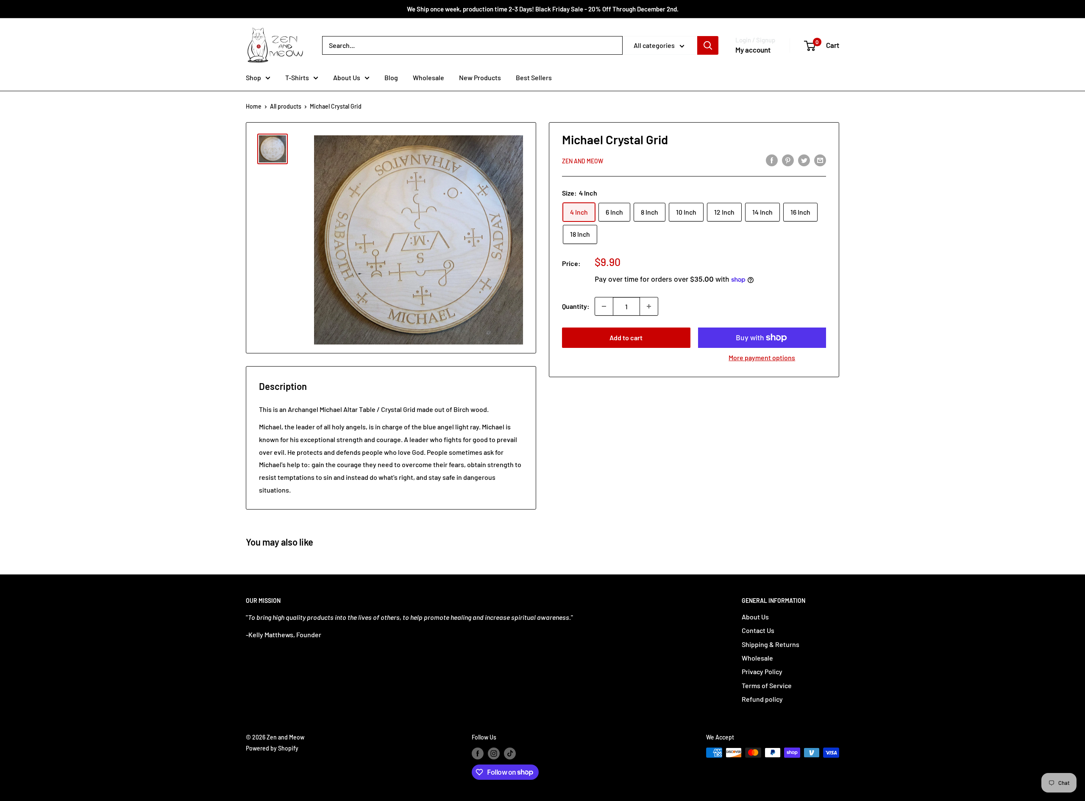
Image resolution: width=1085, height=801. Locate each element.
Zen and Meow (582, 160)
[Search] (707, 45)
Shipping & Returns (770, 644)
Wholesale (428, 77)
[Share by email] (820, 159)
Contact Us (758, 630)
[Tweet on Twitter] (804, 159)
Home (254, 106)
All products (285, 106)
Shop (253, 77)
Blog (391, 77)
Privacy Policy (762, 671)
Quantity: (576, 306)
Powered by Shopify (272, 748)
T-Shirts (297, 77)
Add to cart (626, 337)
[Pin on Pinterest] (788, 159)
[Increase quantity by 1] (649, 306)
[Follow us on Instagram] (494, 753)
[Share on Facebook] (772, 159)
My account (753, 49)
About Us (346, 77)
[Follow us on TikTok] (510, 753)
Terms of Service (767, 685)
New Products (480, 77)
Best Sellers (534, 77)
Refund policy (762, 699)
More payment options (762, 357)
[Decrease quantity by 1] (604, 306)
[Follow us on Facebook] (478, 753)
